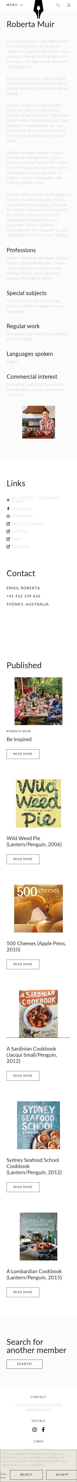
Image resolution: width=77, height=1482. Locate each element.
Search (24, 1364)
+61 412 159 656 (23, 596)
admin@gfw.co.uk (38, 1409)
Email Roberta (23, 588)
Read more (23, 754)
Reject (26, 1475)
